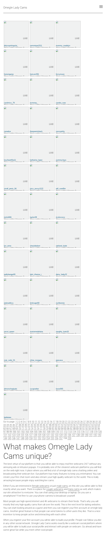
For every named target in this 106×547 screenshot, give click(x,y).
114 (74, 431)
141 (91, 435)
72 (26, 428)
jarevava (59, 360)
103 (27, 431)
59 (83, 425)
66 (7, 428)
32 (99, 421)
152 (39, 438)
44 (38, 425)
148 (22, 438)
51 (59, 425)
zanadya (7, 131)
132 (52, 435)
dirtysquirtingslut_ (11, 46)
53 (65, 425)
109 (53, 431)
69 (16, 428)
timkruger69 (34, 303)
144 (5, 438)
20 (63, 421)
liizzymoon (60, 74)
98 (7, 431)
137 (73, 435)
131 (48, 435)
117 (87, 431)
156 (56, 438)
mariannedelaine (36, 332)
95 (95, 428)
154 (48, 438)
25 (78, 421)
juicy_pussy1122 (36, 189)
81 (53, 428)
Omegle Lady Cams (15, 7)
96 (98, 428)
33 (4, 425)
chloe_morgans (36, 360)
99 (10, 431)
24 (75, 421)
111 (61, 431)
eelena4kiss (9, 303)
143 (99, 435)
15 (48, 421)
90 (80, 428)
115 (78, 431)
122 (9, 435)
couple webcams (54, 489)
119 (95, 431)
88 (74, 428)
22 (69, 421)
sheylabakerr (35, 246)
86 (68, 428)
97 (4, 431)
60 (86, 425)
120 (100, 431)
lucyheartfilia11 (10, 160)
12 (39, 421)
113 (70, 431)
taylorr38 (33, 217)
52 (62, 425)
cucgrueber (34, 389)
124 (18, 435)
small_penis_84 (10, 189)
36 (13, 425)
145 (9, 438)
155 (52, 438)
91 (83, 428)
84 (62, 428)
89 (77, 428)
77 (41, 428)
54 (68, 425)
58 (80, 425)
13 (42, 421)
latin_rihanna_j (35, 274)
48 (50, 425)
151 (35, 438)
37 (16, 425)
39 (23, 425)
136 (69, 435)
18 (57, 421)
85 (65, 428)
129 (39, 435)
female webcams (40, 486)
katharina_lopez (36, 160)
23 (72, 421)
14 (45, 421)
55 (71, 425)
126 (26, 435)
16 (51, 421)
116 (83, 431)
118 (91, 431)
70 (19, 428)
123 (14, 435)
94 (92, 428)
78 (44, 428)
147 (18, 438)
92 (86, 428)
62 (92, 425)
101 (18, 431)
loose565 (59, 389)
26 (81, 421)
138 (78, 435)
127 (31, 435)
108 (48, 431)
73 (29, 428)
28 (87, 421)
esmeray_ (34, 103)
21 (66, 421)
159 (69, 438)
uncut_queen (9, 332)
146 (14, 438)
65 (4, 428)
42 (32, 425)
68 (13, 428)
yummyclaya (61, 160)
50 (56, 425)
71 (23, 428)
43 (35, 425)
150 (31, 438)
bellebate (7, 417)
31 (96, 421)
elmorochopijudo (10, 389)
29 (90, 421)
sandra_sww (61, 103)
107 (44, 431)
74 (32, 428)
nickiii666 (7, 217)
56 (74, 425)
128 (35, 435)
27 (84, 421)
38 (19, 425)
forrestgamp (9, 74)
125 (22, 435)
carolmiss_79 (9, 103)
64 (98, 425)
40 (26, 425)
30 (93, 421)
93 (89, 428)
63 (95, 425)
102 (23, 431)
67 (10, 428)
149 (26, 438)
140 (86, 435)
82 (56, 428)
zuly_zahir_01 (9, 360)
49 (53, 425)
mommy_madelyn (63, 46)
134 (61, 435)
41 (29, 425)
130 (44, 435)
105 (36, 431)
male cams (62, 486)
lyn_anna (7, 246)
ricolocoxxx (60, 217)
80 (50, 428)
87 (71, 428)
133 (56, 435)
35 (10, 425)
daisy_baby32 (61, 274)
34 (7, 425)
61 (89, 425)
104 (31, 431)
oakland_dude (61, 246)
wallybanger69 (9, 274)
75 (35, 428)
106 (40, 431)
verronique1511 (36, 46)
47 (47, 425)
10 (33, 421)
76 (38, 428)
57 (77, 425)
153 (44, 438)
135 (65, 435)
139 (82, 435)
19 (60, 421)
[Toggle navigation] (101, 6)
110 (57, 431)
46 (44, 425)
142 (95, 435)
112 (65, 431)
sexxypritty (60, 131)
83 (59, 428)
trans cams (74, 489)
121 (5, 435)
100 (14, 431)
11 (36, 421)
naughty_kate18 (62, 332)
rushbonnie (60, 303)
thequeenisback (36, 131)
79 (47, 428)
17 (54, 421)
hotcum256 (34, 74)
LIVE (25, 38)
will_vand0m (61, 189)
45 (41, 425)
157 (61, 438)
